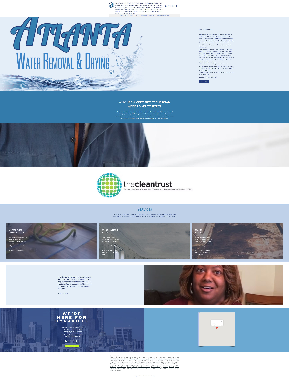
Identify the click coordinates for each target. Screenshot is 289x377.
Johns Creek (131, 364)
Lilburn (167, 364)
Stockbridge (130, 368)
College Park (161, 359)
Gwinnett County (158, 362)
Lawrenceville (160, 364)
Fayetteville (122, 362)
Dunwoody (165, 360)
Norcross (176, 365)
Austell (129, 357)
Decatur (131, 360)
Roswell (171, 367)
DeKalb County (138, 360)
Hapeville (167, 362)
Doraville (146, 360)
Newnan (170, 365)
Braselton (135, 357)
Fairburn (115, 362)
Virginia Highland (174, 368)
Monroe (145, 365)
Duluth (160, 360)
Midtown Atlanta (133, 365)
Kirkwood (152, 364)
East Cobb (172, 360)
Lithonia (112, 365)
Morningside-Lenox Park (155, 365)
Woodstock (118, 370)
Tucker (154, 368)
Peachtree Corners (144, 367)
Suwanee (148, 368)
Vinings (166, 368)
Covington (176, 359)
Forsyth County (148, 362)
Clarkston (132, 359)
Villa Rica (160, 368)
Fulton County (138, 362)
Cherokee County (122, 359)
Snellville (123, 368)
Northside (113, 367)
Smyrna (117, 368)
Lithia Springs (174, 364)
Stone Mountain (140, 368)
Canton (169, 357)
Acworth (112, 357)
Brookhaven (142, 357)
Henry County (175, 362)
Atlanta (124, 357)
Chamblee (113, 359)
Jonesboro (139, 364)
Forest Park (130, 362)
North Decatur (121, 367)
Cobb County (152, 359)
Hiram (111, 364)
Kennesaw (146, 364)
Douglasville (153, 360)
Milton (140, 365)
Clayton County (141, 359)
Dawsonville (124, 360)
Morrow (165, 365)
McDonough (124, 365)
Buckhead (149, 357)
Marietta (117, 365)
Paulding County (132, 367)
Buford (155, 357)
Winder (112, 370)
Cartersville (175, 357)
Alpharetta (119, 357)
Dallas (118, 360)
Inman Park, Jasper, (120, 364)
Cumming (113, 360)
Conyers (169, 359)
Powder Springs (156, 367)
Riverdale (165, 367)
